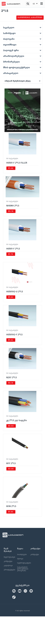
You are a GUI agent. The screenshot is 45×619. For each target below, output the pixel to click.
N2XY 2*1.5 (11, 377)
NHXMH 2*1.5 (12, 205)
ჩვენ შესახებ (9, 557)
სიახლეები (22, 554)
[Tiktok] (14, 597)
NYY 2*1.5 (11, 463)
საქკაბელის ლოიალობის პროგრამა (22, 569)
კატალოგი (8, 565)
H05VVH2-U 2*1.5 (14, 291)
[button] (41, 3)
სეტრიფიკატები (24, 563)
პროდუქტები (9, 570)
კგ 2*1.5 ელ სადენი (16, 420)
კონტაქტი (8, 561)
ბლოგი (20, 559)
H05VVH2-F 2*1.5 (14, 334)
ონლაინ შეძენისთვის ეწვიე (17, 81)
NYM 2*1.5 (11, 506)
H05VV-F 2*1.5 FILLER (16, 162)
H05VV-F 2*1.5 (13, 248)
